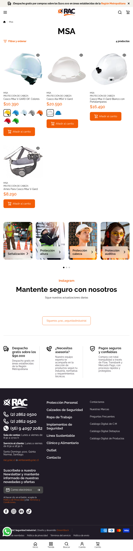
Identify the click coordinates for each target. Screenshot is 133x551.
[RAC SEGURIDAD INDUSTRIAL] (66, 12)
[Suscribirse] (38, 489)
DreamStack (63, 530)
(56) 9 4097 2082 (26, 428)
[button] (128, 12)
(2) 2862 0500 (23, 414)
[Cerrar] (128, 3)
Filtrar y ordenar (17, 41)
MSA (5, 93)
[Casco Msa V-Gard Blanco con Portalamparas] (110, 70)
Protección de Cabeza (15, 96)
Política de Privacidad (13, 500)
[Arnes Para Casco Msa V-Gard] (23, 161)
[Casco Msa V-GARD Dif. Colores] (23, 70)
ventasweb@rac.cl (28, 460)
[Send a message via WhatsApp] (7, 531)
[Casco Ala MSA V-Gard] (66, 70)
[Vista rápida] (37, 55)
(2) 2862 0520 (23, 421)
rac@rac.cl (9, 460)
